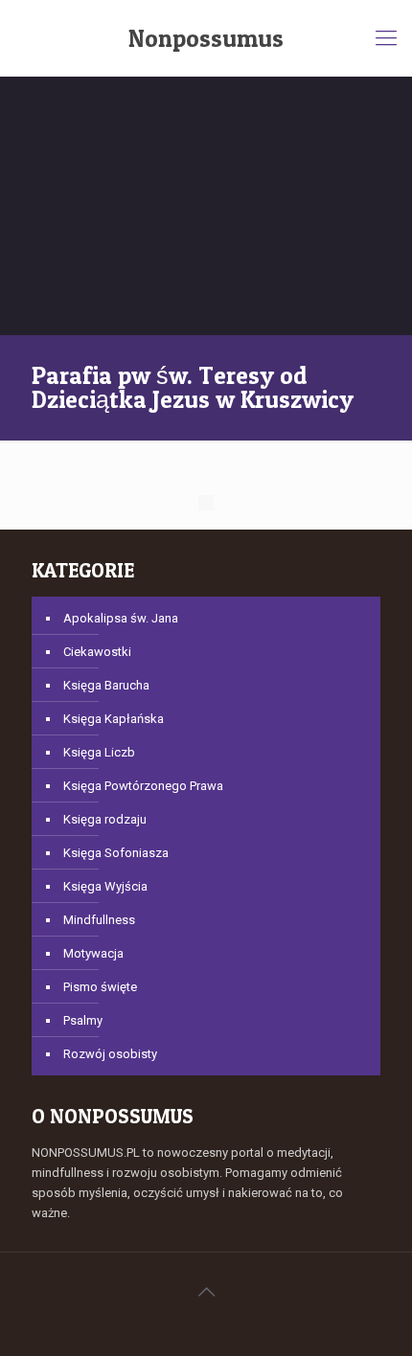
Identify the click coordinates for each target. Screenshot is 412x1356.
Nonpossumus (206, 38)
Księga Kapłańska (113, 719)
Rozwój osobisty (110, 1054)
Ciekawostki (97, 651)
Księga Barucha (106, 685)
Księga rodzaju (105, 819)
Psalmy (83, 1020)
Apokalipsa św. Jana (120, 618)
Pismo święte (100, 987)
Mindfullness (99, 920)
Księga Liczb (99, 752)
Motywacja (93, 953)
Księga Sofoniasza (116, 853)
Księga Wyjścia (105, 886)
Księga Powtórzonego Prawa (143, 786)
